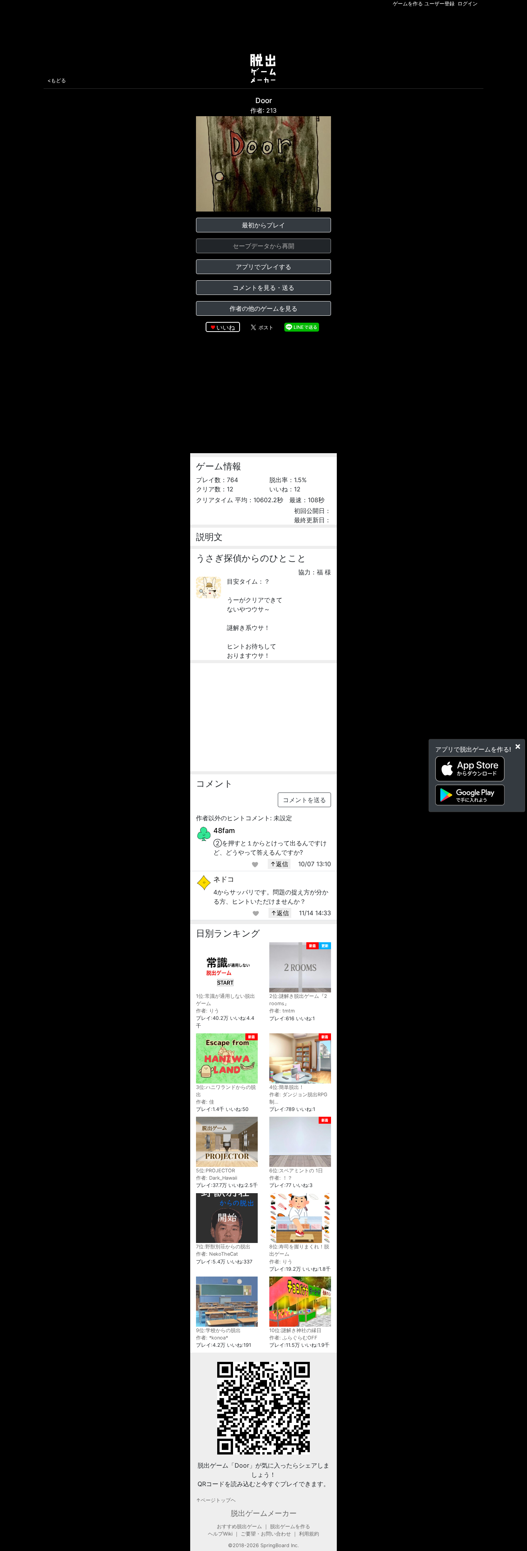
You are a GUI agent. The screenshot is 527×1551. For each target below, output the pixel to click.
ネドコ (223, 879)
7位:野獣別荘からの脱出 (223, 1247)
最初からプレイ (263, 225)
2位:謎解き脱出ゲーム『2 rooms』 (298, 999)
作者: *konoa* (212, 1338)
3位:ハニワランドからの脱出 (226, 1090)
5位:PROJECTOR (215, 1170)
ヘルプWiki (220, 1534)
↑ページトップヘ (216, 1500)
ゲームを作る (408, 4)
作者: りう (207, 1011)
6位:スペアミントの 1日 (296, 1170)
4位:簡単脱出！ (286, 1087)
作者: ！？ (280, 1178)
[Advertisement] (263, 28)
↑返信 (279, 864)
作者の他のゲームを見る (263, 308)
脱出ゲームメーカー (264, 1513)
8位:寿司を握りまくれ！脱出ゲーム (299, 1250)
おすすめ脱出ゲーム (239, 1526)
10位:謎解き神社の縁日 (295, 1330)
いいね (225, 327)
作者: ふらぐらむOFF (293, 1338)
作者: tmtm (282, 1011)
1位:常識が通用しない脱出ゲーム (225, 999)
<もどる (56, 80)
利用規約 (309, 1534)
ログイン (468, 4)
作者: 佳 (205, 1102)
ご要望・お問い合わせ (266, 1534)
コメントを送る (304, 800)
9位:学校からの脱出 (218, 1330)
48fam (224, 830)
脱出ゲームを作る (290, 1526)
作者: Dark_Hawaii (216, 1178)
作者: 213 (263, 110)
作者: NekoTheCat (217, 1254)
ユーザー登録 (439, 4)
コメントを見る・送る (263, 287)
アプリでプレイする (263, 267)
